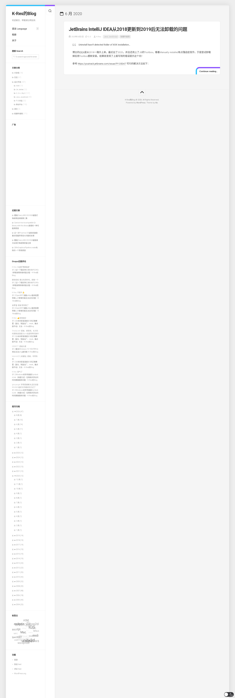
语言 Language (19, 28)
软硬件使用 (18, 114)
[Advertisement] (25, 165)
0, (89, 37)
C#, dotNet (19, 89)
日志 (16, 77)
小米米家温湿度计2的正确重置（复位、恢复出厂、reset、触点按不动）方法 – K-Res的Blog (25, 323)
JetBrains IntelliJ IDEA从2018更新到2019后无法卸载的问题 (128, 29)
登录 (16, 660)
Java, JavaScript (22, 97)
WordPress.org (20, 673)
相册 (14, 34)
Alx (156, 103)
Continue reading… (208, 71)
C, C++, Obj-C (20, 93)
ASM (17, 86)
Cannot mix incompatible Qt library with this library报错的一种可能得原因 (25, 225)
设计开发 (17, 82)
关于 (14, 40)
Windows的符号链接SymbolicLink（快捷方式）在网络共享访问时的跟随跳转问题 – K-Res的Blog (25, 377)
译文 (16, 109)
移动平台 (19, 104)
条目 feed (17, 664)
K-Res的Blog (24, 13)
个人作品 (19, 101)
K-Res (98, 37)
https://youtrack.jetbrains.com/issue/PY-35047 (102, 63)
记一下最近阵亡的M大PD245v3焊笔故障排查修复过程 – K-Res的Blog (25, 272)
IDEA (81, 52)
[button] (229, 694)
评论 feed (17, 669)
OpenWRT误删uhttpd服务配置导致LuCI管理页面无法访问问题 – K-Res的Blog (25, 298)
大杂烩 (16, 73)
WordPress (141, 103)
